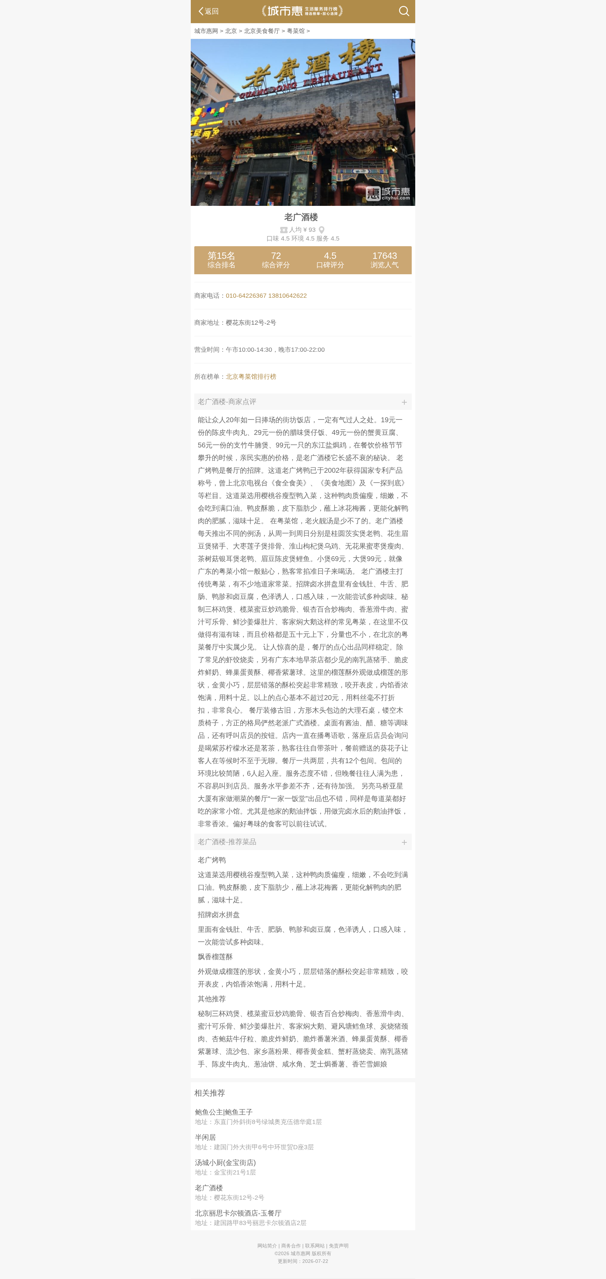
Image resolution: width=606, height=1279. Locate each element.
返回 (212, 11)
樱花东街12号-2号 (251, 322)
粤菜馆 (296, 31)
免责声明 (339, 1245)
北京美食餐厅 (262, 31)
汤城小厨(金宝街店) (225, 1162)
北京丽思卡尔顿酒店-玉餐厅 (238, 1213)
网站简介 (267, 1245)
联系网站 (315, 1245)
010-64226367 (246, 295)
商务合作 (291, 1245)
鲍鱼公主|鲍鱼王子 (224, 1112)
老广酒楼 (209, 1188)
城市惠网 (206, 31)
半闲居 (205, 1137)
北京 (231, 31)
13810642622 (287, 295)
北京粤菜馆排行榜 (251, 376)
